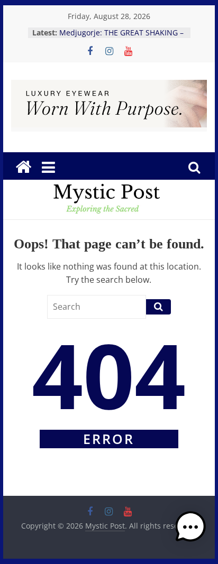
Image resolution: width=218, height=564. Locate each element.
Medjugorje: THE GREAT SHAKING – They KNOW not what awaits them (121, 37)
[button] (190, 531)
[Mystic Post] (23, 167)
